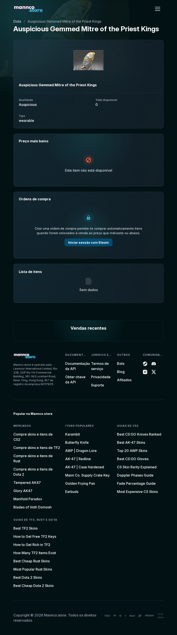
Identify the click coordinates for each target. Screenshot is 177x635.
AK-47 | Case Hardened (84, 467)
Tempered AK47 (27, 482)
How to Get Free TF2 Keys (34, 536)
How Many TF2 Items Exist (34, 553)
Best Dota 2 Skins (27, 577)
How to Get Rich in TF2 (31, 544)
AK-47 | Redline (78, 459)
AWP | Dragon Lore (81, 450)
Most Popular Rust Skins (32, 569)
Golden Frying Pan (80, 483)
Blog (121, 372)
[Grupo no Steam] (145, 363)
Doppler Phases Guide (135, 475)
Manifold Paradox (27, 499)
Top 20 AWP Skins (132, 450)
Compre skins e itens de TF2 (36, 447)
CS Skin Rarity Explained (136, 467)
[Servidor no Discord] (154, 363)
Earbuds (71, 491)
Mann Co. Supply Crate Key (87, 475)
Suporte (97, 385)
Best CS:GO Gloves (133, 459)
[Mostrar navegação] (158, 9)
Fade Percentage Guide (136, 483)
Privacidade (101, 377)
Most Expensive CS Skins (137, 491)
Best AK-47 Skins (131, 442)
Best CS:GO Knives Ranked (139, 434)
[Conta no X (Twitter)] (154, 372)
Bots (120, 363)
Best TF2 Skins (25, 528)
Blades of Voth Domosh (32, 507)
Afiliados (124, 380)
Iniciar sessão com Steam (88, 242)
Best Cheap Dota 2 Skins (33, 585)
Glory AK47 (22, 491)
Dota (17, 21)
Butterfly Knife (77, 442)
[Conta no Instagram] (145, 372)
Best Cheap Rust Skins (31, 561)
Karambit (72, 434)
